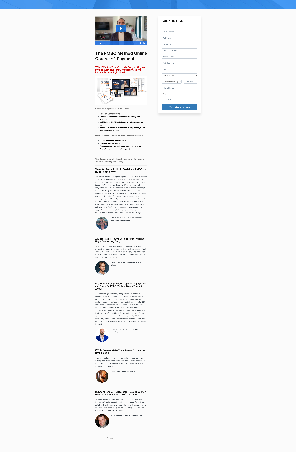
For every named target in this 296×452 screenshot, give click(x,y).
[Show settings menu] (140, 43)
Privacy (110, 438)
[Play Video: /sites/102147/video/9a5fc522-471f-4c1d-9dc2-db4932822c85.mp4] (121, 28)
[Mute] (136, 43)
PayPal (168, 99)
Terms (99, 438)
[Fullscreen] (145, 43)
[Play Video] (97, 43)
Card (167, 94)
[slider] (119, 43)
